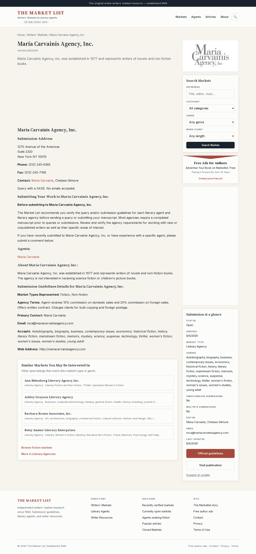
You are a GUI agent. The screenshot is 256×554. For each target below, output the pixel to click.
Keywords (193, 87)
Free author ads (203, 511)
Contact (198, 517)
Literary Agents (100, 511)
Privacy (198, 523)
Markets (181, 17)
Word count (194, 129)
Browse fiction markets (36, 447)
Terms (235, 545)
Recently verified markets (158, 505)
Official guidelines (210, 453)
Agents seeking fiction (156, 517)
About (224, 17)
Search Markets (210, 145)
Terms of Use (201, 529)
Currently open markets (156, 511)
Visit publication (210, 465)
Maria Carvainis (42, 180)
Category (193, 101)
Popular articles (151, 523)
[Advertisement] (97, 96)
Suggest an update (198, 475)
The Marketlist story (205, 505)
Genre (190, 115)
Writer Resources (102, 517)
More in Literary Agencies (38, 454)
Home (21, 34)
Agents (196, 17)
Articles (211, 17)
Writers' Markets (37, 34)
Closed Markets (152, 529)
